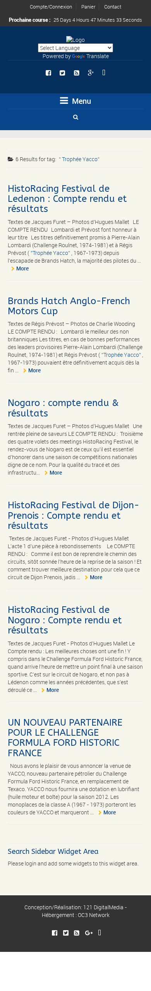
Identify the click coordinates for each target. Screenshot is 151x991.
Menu (80, 101)
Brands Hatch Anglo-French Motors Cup (69, 306)
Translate (97, 56)
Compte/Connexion (51, 6)
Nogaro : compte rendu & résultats (63, 407)
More (22, 268)
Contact (112, 6)
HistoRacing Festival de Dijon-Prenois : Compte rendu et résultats (73, 515)
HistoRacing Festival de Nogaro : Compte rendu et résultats (65, 620)
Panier (88, 6)
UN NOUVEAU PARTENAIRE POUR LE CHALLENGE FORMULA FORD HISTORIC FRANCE (65, 738)
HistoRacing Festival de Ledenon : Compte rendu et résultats (67, 199)
